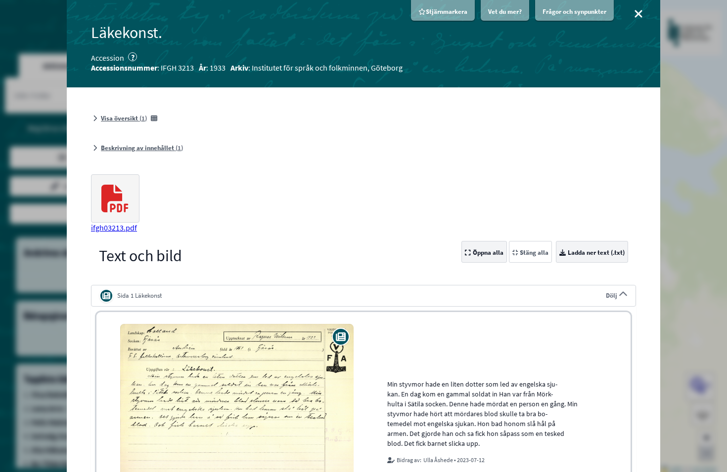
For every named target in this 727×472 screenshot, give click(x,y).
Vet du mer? (505, 11)
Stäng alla (534, 252)
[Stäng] (638, 14)
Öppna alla (488, 252)
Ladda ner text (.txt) (596, 252)
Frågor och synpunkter (574, 11)
